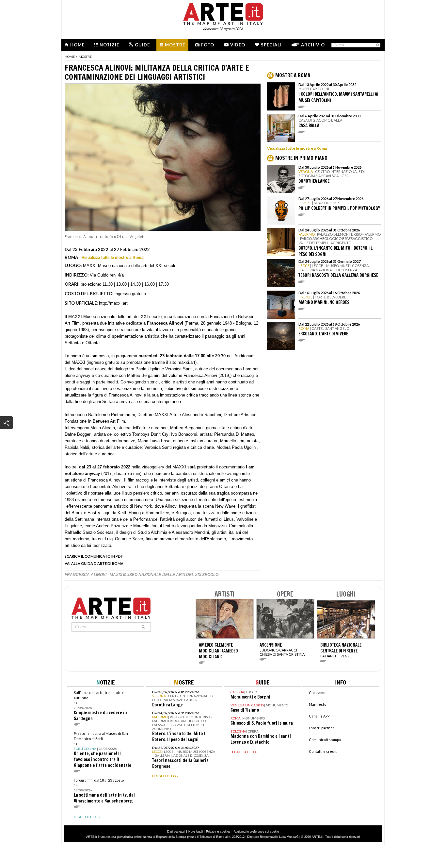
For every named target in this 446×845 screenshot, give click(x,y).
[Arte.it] (223, 13)
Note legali (195, 831)
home (70, 57)
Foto (207, 44)
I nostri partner (321, 728)
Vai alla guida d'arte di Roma (94, 563)
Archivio (313, 44)
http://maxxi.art (113, 303)
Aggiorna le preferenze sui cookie (256, 831)
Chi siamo (317, 692)
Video (237, 44)
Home (77, 44)
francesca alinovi (86, 574)
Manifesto (317, 704)
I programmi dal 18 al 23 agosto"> (104, 791)
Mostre (175, 44)
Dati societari (176, 831)
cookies (225, 831)
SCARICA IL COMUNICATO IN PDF (94, 556)
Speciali (271, 44)
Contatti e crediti (323, 751)
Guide (142, 44)
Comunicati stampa (325, 739)
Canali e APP (319, 716)
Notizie (109, 44)
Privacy (211, 831)
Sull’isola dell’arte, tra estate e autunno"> (100, 705)
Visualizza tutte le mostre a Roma (113, 257)
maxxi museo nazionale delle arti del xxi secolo (164, 574)
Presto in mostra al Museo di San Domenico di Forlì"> (102, 749)
